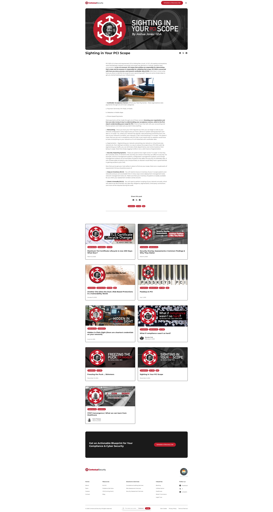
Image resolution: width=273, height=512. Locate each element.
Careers (87, 491)
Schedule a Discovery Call (172, 3)
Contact (87, 494)
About (87, 485)
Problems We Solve (108, 488)
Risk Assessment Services (133, 488)
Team (86, 488)
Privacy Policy (173, 508)
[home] (94, 2)
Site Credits (163, 508)
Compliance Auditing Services (134, 485)
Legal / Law (159, 497)
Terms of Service (183, 508)
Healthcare (159, 491)
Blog (104, 494)
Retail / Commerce (161, 494)
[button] (186, 3)
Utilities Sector (160, 488)
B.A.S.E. (105, 485)
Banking (158, 485)
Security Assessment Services (134, 491)
